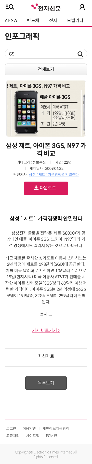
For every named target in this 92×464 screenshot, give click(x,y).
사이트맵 (32, 435)
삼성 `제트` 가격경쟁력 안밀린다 (54, 174)
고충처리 (13, 435)
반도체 (33, 20)
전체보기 (46, 69)
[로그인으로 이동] (82, 7)
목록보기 (46, 383)
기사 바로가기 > (46, 330)
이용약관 (29, 428)
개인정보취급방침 (55, 428)
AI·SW (11, 20)
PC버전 (51, 435)
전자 (53, 20)
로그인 (11, 428)
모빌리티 (75, 20)
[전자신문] (45, 6)
